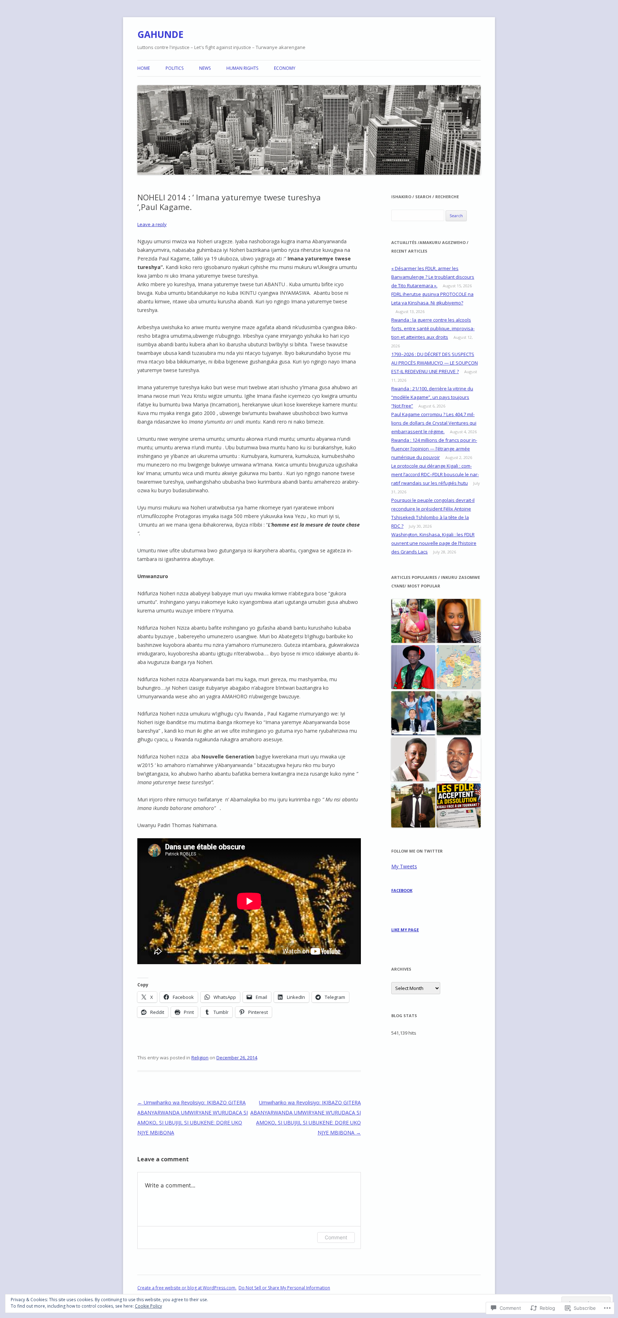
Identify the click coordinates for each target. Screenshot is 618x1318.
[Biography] (459, 667)
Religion (200, 1057)
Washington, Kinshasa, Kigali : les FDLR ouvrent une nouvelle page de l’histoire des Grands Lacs (433, 543)
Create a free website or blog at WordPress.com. (186, 1288)
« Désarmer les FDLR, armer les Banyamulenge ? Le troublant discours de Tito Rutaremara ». (432, 277)
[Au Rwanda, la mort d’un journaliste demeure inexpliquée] (459, 759)
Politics (174, 68)
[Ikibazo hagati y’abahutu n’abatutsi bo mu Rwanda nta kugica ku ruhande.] (413, 806)
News (205, 68)
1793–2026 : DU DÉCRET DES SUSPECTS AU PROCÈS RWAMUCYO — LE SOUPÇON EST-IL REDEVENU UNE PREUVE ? (434, 363)
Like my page (405, 929)
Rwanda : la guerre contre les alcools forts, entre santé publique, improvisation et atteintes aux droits (433, 328)
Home (143, 68)
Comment (336, 1237)
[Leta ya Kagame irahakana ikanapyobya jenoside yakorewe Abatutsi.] (413, 759)
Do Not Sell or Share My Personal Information (284, 1288)
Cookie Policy (148, 1306)
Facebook (401, 890)
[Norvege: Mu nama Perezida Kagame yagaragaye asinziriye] (413, 713)
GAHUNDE (160, 34)
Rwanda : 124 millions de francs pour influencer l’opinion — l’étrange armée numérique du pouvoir (434, 448)
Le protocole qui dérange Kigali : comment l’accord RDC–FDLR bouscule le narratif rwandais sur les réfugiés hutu (435, 474)
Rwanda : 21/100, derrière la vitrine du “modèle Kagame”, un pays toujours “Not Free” (432, 397)
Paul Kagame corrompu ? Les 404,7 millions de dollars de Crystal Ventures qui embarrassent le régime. (433, 423)
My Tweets (404, 866)
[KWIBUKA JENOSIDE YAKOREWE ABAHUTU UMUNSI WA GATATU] (459, 713)
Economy (284, 68)
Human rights (242, 68)
